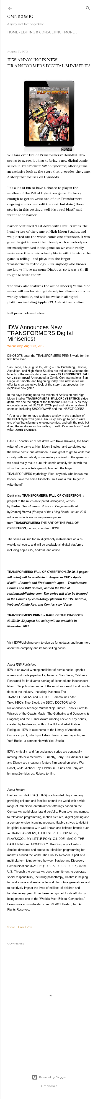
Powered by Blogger (52, 1077)
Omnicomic (20, 16)
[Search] (88, 7)
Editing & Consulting (41, 32)
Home (12, 32)
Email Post (25, 927)
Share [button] (11, 927)
